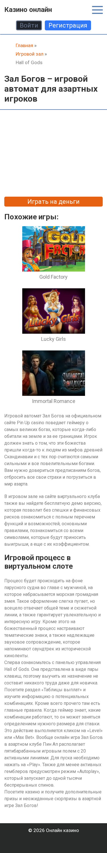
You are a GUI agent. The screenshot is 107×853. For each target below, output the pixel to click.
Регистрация (68, 25)
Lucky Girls (53, 339)
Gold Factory (53, 277)
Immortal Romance (53, 401)
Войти (29, 25)
